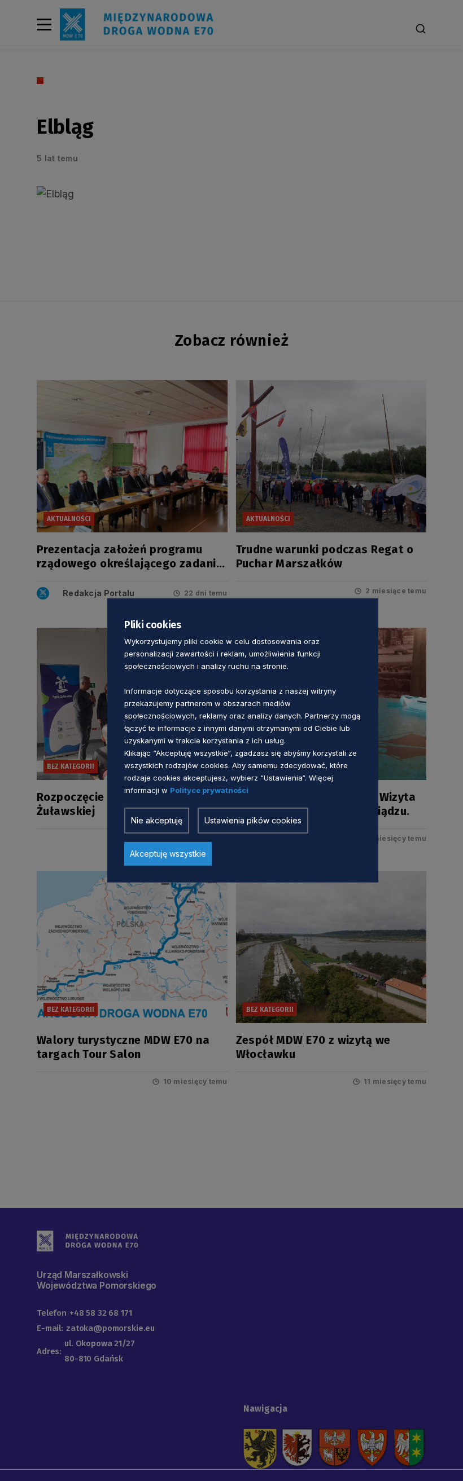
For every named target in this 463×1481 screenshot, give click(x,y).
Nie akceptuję (156, 820)
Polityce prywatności (209, 790)
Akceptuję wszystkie (168, 853)
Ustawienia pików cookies (253, 820)
